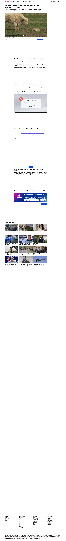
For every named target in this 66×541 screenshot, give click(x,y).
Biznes (33, 1)
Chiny (34, 520)
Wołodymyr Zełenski (49, 523)
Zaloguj (57, 1)
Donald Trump (49, 518)
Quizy (21, 1)
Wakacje (34, 524)
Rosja (19, 520)
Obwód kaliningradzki (35, 519)
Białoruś (20, 526)
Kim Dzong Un (49, 517)
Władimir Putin (49, 519)
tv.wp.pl (5, 519)
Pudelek (6, 520)
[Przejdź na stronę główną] (6, 2)
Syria (19, 522)
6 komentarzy (40, 39)
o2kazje (17, 1)
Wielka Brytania (21, 527)
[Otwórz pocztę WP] (51, 1)
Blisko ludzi (12, 1)
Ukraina (20, 518)
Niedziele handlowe (35, 518)
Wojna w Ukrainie (35, 522)
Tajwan (20, 523)
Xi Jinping (48, 522)
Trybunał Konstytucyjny (36, 521)
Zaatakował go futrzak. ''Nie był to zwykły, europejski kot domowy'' (32, 132)
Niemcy (20, 525)
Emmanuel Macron (49, 520)
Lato (33, 523)
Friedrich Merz (49, 524)
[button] (54, 1)
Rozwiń (30, 166)
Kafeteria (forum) (7, 518)
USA (19, 524)
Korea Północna (21, 517)
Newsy (34, 517)
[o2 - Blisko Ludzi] (8, 1)
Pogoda (29, 1)
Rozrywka (25, 1)
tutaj (21, 539)
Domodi (6, 517)
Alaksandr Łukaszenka (50, 521)
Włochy (20, 521)
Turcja (19, 519)
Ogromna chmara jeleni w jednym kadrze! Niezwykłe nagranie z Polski (33, 67)
